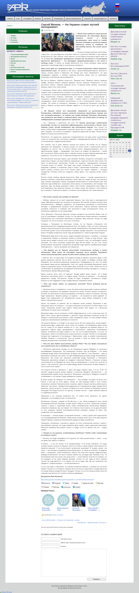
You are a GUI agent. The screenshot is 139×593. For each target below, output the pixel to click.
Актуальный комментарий (19, 54)
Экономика (14, 42)
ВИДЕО (13, 36)
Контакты (113, 18)
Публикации (58, 18)
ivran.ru (115, 69)
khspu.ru (115, 42)
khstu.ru (115, 93)
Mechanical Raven (75, 588)
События (87, 18)
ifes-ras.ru (116, 79)
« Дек (110, 156)
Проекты (38, 18)
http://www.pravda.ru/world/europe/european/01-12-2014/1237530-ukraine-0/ (67, 480)
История (13, 38)
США (12, 65)
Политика (14, 40)
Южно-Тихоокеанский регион (20, 69)
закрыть (20, 51)
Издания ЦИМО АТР (100, 18)
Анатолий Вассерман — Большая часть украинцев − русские (61, 520)
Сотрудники (27, 18)
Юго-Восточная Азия (17, 67)
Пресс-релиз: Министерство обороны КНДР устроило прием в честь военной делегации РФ (21, 81)
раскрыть (11, 51)
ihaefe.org (116, 59)
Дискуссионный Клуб (73, 18)
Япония (13, 72)
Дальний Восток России (18, 57)
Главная (10, 18)
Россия (13, 63)
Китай (13, 59)
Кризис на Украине (58, 514)
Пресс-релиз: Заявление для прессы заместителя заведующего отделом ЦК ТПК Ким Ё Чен (22, 106)
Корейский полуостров (18, 61)
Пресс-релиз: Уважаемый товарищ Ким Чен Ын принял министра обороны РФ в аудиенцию (21, 95)
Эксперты (47, 18)
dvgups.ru (116, 130)
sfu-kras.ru (117, 106)
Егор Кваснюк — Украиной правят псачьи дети (91, 522)
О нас (18, 18)
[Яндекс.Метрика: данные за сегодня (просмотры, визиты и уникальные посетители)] (6, 592)
